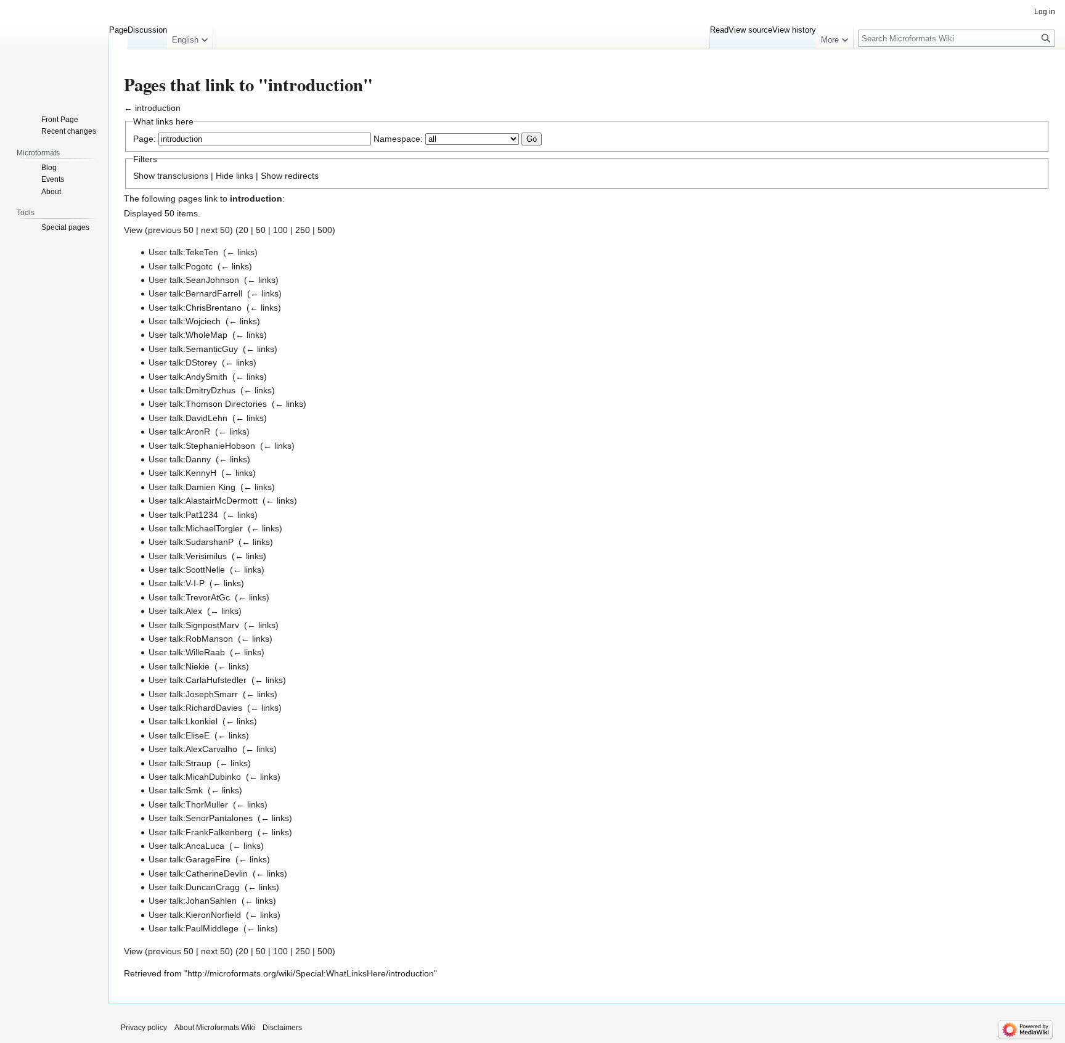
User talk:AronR (179, 431)
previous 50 (171, 230)
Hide (225, 176)
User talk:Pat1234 (183, 515)
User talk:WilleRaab (187, 652)
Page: (144, 139)
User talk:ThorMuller (188, 804)
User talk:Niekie (179, 666)
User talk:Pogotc (181, 266)
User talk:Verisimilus (188, 556)
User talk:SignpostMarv (194, 625)
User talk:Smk (176, 790)
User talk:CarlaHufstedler (198, 680)
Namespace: (398, 139)
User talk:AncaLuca (186, 846)
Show (144, 176)
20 (243, 230)
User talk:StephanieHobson (202, 446)
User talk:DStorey (183, 362)
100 (280, 230)
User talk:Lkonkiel (183, 721)
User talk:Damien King (192, 487)
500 (324, 230)
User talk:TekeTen (183, 252)
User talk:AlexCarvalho (193, 749)
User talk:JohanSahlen (193, 901)
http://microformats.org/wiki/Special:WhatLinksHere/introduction (310, 973)
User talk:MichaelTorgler (196, 528)
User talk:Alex (175, 611)
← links (240, 252)
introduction (158, 108)
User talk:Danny (180, 459)
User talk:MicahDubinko (195, 777)
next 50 (215, 230)
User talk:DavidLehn (188, 418)
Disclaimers (282, 1027)
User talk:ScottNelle (187, 570)
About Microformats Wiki (214, 1027)
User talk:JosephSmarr (193, 694)
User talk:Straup (180, 763)
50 (261, 230)
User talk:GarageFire (190, 859)
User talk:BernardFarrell (195, 293)
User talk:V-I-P (177, 583)
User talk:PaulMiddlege (194, 928)
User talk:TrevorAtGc (189, 597)
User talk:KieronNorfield (195, 915)
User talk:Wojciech (185, 321)
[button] (190, 37)
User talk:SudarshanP (191, 542)
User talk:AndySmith (188, 377)
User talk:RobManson (191, 639)
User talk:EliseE (179, 735)
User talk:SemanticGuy (193, 349)
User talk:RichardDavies (195, 708)
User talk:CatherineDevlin (198, 873)
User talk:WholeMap (188, 335)
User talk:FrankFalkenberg (201, 832)
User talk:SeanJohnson (194, 280)
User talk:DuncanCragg (194, 887)
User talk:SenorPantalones (201, 818)
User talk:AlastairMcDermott (203, 500)
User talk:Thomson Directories (208, 404)
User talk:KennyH (182, 473)
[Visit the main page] (54, 49)
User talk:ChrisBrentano (195, 308)
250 (302, 230)
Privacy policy (144, 1027)
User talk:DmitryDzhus (192, 390)
